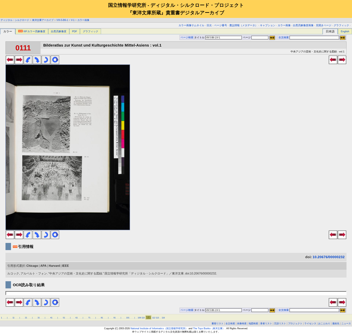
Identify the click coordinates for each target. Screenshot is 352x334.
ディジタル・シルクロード (15, 20)
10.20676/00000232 (329, 257)
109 (139, 318)
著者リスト (266, 323)
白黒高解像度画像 (303, 25)
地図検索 (253, 323)
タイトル (199, 37)
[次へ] (19, 63)
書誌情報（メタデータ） (243, 25)
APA (43, 265)
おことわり (324, 323)
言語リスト (280, 323)
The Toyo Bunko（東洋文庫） (209, 328)
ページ (246, 37)
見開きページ (323, 25)
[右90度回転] (37, 63)
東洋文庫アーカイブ (43, 20)
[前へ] (10, 63)
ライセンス (310, 323)
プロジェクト (295, 323)
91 (114, 318)
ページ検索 (187, 37)
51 (64, 318)
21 (26, 318)
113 (157, 318)
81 (102, 318)
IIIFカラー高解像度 (34, 31)
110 (143, 318)
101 (127, 318)
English (345, 31)
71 (89, 318)
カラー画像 (83, 20)
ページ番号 (220, 25)
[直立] (55, 63)
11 (13, 318)
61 (77, 318)
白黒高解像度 (58, 31)
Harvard (54, 265)
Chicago (32, 265)
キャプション (267, 25)
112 (153, 318)
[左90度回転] (28, 63)
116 (163, 318)
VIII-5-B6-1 (62, 20)
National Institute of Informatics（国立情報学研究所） (159, 328)
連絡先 (335, 323)
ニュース (346, 323)
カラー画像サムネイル (191, 25)
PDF (74, 31)
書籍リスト (217, 323)
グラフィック (341, 25)
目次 (209, 25)
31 (39, 318)
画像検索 (242, 323)
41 (51, 318)
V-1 (72, 20)
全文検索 (283, 37)
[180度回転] (46, 63)
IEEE (65, 265)
